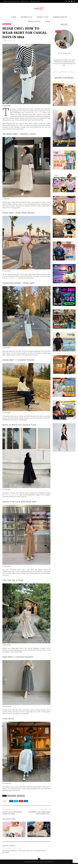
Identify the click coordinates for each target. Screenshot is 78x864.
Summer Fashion (60, 17)
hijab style (21, 795)
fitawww (7, 198)
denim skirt (38, 112)
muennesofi (8, 706)
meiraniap (7, 566)
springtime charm (12, 278)
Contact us (24, 1)
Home (13, 17)
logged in (10, 848)
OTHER (47, 21)
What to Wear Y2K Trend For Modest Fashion (14, 830)
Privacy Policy (35, 1)
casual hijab (11, 795)
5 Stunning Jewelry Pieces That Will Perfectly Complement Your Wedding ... (39, 828)
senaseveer (7, 783)
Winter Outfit (34, 21)
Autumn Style (26, 17)
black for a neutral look (11, 495)
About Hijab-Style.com (11, 1)
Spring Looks (42, 17)
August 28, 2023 (14, 835)
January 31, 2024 (8, 40)
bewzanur (7, 271)
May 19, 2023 (39, 835)
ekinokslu (7, 347)
